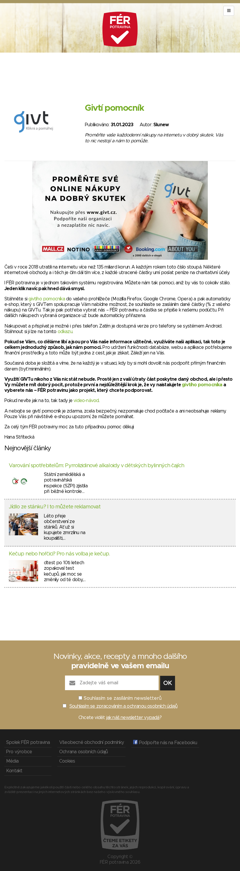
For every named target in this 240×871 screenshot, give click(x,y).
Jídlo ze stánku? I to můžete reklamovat (54, 507)
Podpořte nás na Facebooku (167, 742)
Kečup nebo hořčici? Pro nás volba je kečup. (59, 554)
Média (12, 761)
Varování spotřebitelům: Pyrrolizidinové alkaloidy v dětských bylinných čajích (96, 465)
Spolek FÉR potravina (28, 742)
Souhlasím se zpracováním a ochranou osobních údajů (123, 706)
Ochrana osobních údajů (83, 751)
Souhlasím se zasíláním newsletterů (123, 698)
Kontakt (14, 770)
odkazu (65, 331)
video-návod (86, 400)
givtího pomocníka (46, 299)
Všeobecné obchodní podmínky (91, 742)
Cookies (67, 761)
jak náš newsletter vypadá (133, 717)
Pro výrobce (19, 751)
